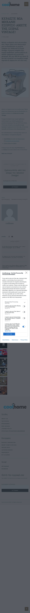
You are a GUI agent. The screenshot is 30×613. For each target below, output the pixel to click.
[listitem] (15, 302)
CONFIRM (9, 334)
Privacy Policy (24, 340)
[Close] (26, 273)
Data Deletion (5, 340)
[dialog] (15, 306)
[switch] (24, 306)
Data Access (15, 340)
